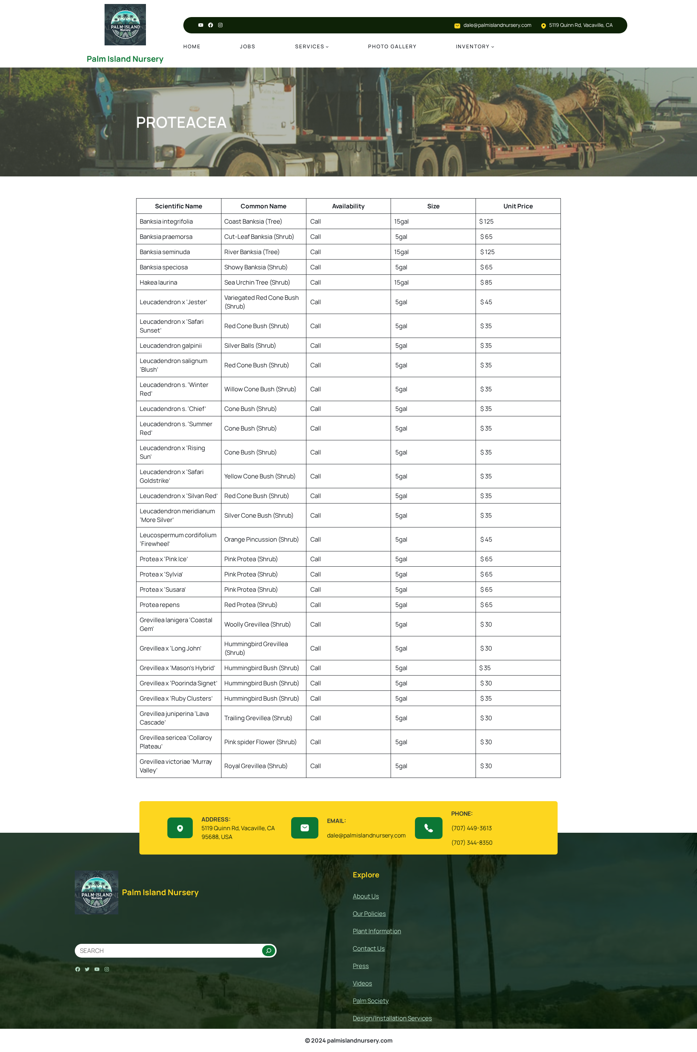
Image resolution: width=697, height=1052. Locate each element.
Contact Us (369, 948)
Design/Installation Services (392, 1018)
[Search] (268, 950)
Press (361, 966)
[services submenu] (327, 46)
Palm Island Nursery (125, 58)
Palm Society (371, 1000)
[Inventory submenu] (492, 46)
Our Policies (369, 913)
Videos (362, 983)
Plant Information (377, 931)
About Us (366, 896)
